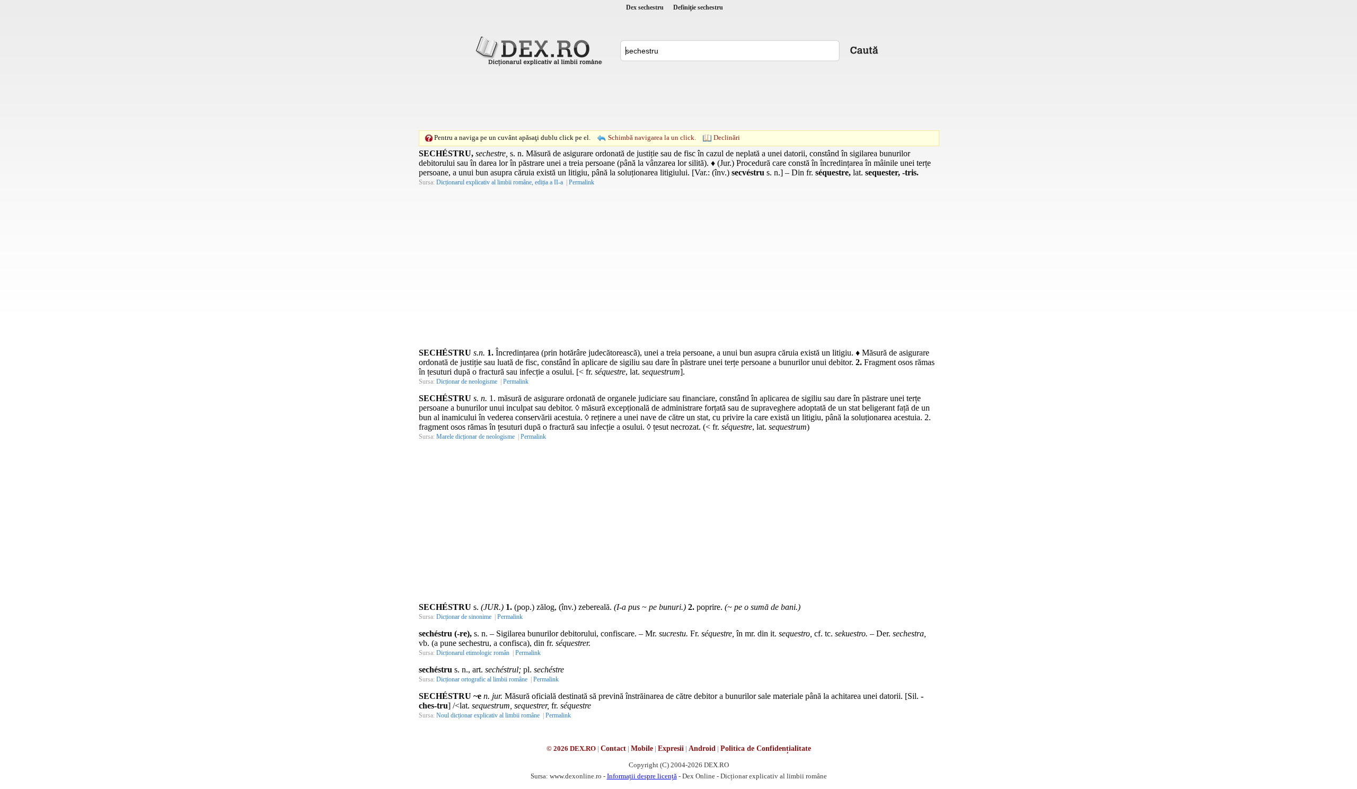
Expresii (671, 748)
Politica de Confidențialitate (765, 748)
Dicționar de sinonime (463, 616)
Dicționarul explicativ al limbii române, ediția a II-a (499, 182)
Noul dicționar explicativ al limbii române (488, 715)
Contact (613, 748)
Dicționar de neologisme (466, 381)
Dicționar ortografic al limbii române (481, 679)
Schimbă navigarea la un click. (652, 137)
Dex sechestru (645, 7)
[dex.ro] (541, 50)
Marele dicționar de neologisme (475, 436)
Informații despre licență (642, 776)
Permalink (581, 182)
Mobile (642, 748)
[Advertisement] (678, 98)
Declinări (726, 137)
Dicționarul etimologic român (472, 653)
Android (702, 748)
